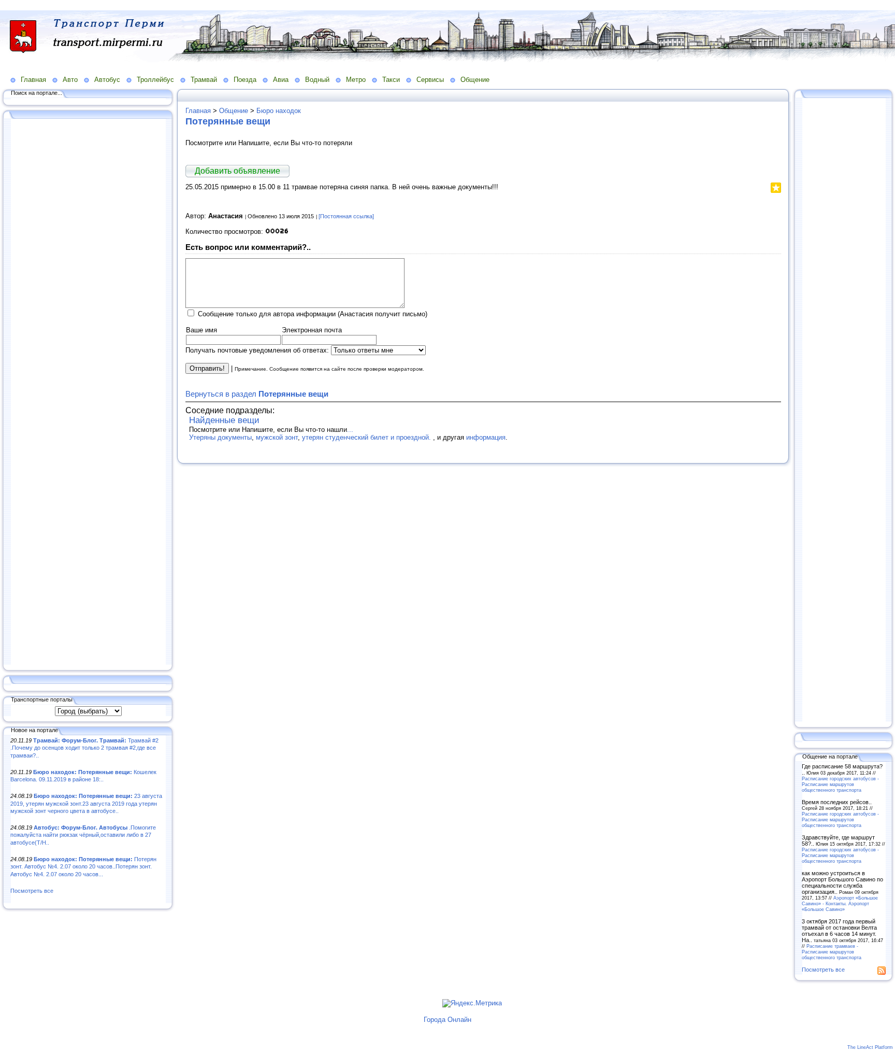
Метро (356, 79)
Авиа (280, 79)
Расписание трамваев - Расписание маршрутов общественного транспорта (831, 951)
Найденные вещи (224, 420)
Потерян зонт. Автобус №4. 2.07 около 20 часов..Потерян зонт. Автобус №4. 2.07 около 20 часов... (83, 866)
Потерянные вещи (227, 121)
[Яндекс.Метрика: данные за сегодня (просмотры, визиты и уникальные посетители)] (472, 1003)
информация (486, 437)
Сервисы (430, 79)
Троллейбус (155, 79)
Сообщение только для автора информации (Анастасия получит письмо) (312, 314)
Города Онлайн (447, 1019)
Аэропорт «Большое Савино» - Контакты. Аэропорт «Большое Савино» (840, 903)
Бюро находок (278, 111)
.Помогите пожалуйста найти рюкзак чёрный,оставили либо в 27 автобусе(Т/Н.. (83, 835)
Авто (70, 79)
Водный (317, 79)
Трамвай (204, 79)
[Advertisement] (88, 392)
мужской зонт (277, 437)
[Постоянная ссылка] (346, 216)
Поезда (245, 79)
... (350, 429)
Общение (474, 79)
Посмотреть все (31, 891)
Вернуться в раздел (256, 393)
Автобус (107, 79)
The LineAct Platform (870, 1047)
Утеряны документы (220, 437)
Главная (33, 79)
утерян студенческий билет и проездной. (367, 437)
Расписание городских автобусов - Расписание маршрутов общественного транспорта (840, 784)
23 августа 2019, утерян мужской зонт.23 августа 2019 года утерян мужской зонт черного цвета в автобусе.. (86, 803)
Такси (391, 79)
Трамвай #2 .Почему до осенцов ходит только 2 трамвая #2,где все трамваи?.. (84, 748)
